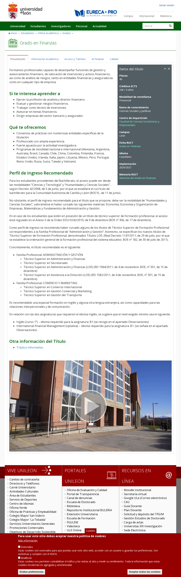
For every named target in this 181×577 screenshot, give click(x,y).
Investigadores (61, 26)
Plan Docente (133, 510)
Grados (66, 33)
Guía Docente (133, 506)
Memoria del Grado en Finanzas (137, 178)
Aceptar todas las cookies (144, 571)
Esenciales (27, 547)
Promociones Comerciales (27, 528)
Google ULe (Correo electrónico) (145, 498)
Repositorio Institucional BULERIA (89, 510)
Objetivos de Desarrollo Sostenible (33, 532)
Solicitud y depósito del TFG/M (144, 514)
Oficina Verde (18, 508)
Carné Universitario (23, 487)
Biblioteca (165, 16)
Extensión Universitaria (82, 514)
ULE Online (74, 530)
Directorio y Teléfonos (24, 483)
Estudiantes (38, 26)
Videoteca (73, 526)
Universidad (17, 26)
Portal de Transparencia (83, 494)
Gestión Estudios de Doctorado (144, 518)
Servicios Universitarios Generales (32, 524)
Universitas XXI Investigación (143, 526)
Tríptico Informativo (29, 347)
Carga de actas (133, 522)
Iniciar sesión (166, 5)
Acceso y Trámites (75, 59)
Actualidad (99, 26)
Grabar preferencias (31, 571)
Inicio (14, 33)
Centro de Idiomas (22, 504)
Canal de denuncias (79, 498)
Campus (128, 16)
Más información (27, 540)
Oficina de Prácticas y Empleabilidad (33, 512)
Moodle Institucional (137, 490)
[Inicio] (25, 10)
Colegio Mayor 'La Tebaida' (28, 520)
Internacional (146, 16)
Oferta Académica (48, 33)
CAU (127, 502)
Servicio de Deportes (23, 499)
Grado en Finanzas (130, 146)
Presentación (17, 59)
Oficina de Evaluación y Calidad (87, 490)
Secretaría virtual (135, 494)
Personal (81, 26)
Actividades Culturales (24, 491)
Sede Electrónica (134, 530)
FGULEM (72, 522)
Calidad (114, 59)
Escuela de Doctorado (81, 502)
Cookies (90, 530)
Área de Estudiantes (23, 495)
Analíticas (26, 558)
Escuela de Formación (81, 518)
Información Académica (45, 59)
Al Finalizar (98, 59)
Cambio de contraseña (24, 479)
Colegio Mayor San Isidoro (27, 516)
